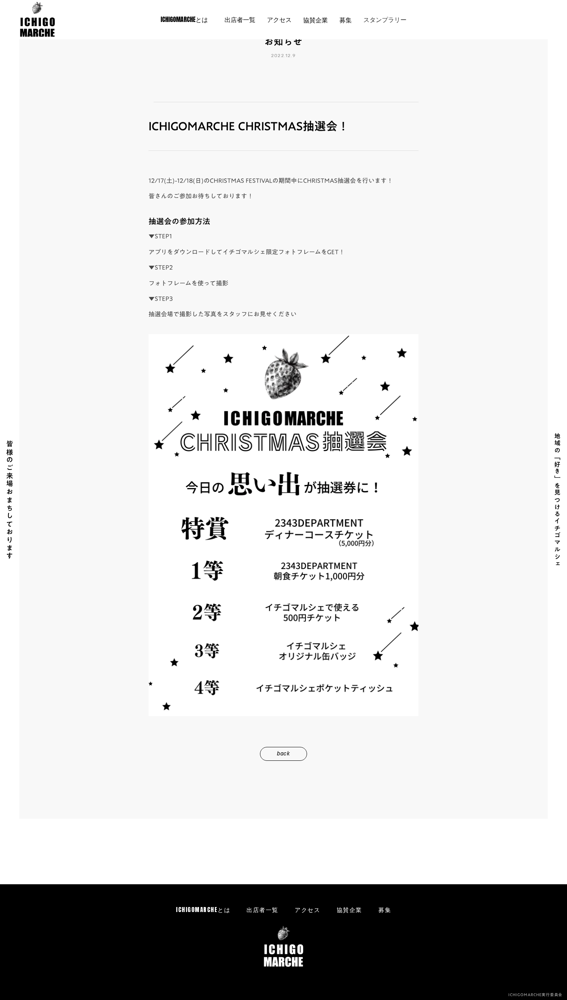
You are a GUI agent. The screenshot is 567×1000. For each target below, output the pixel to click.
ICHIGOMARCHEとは (203, 909)
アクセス (307, 909)
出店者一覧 (262, 909)
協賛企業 (349, 909)
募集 (384, 909)
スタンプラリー (385, 19)
